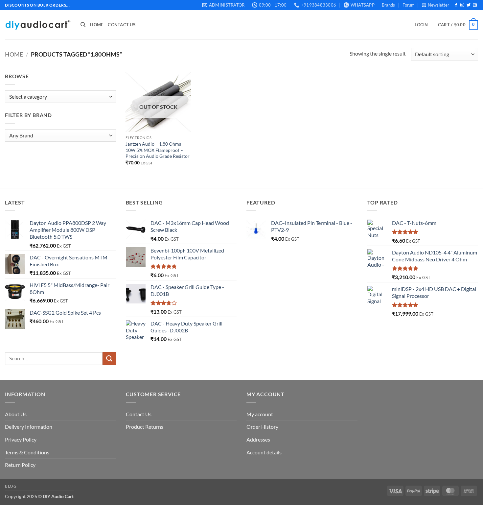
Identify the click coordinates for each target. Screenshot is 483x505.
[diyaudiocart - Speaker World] (38, 25)
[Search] (82, 24)
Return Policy (20, 465)
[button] (435, 5)
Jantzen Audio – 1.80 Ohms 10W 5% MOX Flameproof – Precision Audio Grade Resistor (158, 150)
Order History (262, 426)
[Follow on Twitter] (469, 5)
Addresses (258, 439)
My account (259, 414)
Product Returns (144, 426)
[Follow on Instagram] (462, 5)
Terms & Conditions (27, 452)
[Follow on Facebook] (456, 5)
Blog (10, 486)
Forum (408, 5)
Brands (388, 5)
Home (96, 24)
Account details (264, 452)
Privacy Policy (20, 439)
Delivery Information (28, 426)
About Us (16, 414)
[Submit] (109, 358)
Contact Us (121, 24)
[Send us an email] (475, 5)
